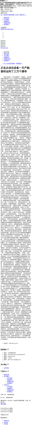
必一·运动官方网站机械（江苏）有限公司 (13, 14)
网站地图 (3, 404)
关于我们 (6, 19)
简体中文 (3, 29)
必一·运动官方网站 (9, 63)
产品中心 (6, 385)
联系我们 (6, 24)
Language (3, 27)
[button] (3, 47)
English (8, 29)
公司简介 (6, 368)
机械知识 (6, 21)
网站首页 (6, 17)
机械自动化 (7, 22)
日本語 (6, 423)
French (11, 29)
